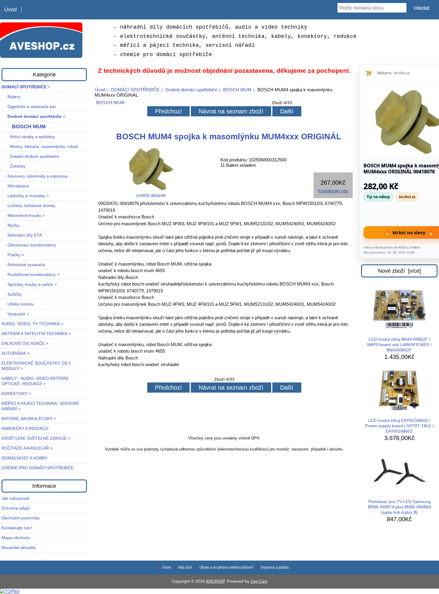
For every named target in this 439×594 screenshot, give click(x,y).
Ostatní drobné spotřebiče (30, 156)
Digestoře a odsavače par (28, 106)
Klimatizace (15, 186)
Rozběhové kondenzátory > (30, 274)
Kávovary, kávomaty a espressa (34, 176)
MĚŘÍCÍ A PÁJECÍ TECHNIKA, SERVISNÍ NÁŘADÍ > (40, 406)
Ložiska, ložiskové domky (28, 205)
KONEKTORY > (16, 393)
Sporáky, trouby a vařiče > (29, 284)
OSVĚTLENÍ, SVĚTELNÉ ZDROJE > (35, 438)
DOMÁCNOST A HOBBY (24, 458)
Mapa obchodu (15, 538)
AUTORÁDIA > (15, 353)
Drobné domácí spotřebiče (191, 89)
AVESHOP (215, 581)
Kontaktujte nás (333, 190)
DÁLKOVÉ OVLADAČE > (24, 343)
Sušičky (11, 294)
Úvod (10, 10)
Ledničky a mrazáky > (25, 196)
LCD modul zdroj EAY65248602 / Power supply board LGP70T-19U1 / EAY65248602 (399, 425)
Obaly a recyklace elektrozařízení (226, 567)
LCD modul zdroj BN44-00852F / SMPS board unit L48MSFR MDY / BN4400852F (399, 344)
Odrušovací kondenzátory (28, 245)
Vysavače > (15, 314)
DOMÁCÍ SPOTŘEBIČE (135, 89)
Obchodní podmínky (20, 518)
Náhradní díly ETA (21, 235)
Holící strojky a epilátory (28, 137)
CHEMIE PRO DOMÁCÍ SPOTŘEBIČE (37, 468)
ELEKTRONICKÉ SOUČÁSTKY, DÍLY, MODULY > (36, 366)
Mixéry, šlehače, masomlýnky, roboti (39, 146)
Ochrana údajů (15, 508)
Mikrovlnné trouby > (23, 215)
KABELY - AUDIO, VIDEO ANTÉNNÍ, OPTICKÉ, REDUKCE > (35, 381)
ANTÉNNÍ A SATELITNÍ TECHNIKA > (36, 333)
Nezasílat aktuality (18, 547)
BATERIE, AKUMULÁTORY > (28, 418)
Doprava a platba (275, 567)
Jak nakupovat (15, 498)
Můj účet (185, 567)
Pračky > (12, 255)
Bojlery (10, 97)
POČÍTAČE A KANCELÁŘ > (27, 448)
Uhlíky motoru (17, 304)
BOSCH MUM (237, 89)
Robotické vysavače (23, 265)
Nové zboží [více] (399, 271)
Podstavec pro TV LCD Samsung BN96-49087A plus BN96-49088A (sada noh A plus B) (399, 507)
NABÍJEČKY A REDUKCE (25, 428)
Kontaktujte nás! (16, 528)
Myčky (10, 225)
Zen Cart (259, 581)
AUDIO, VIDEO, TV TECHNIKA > (32, 324)
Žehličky (13, 166)
